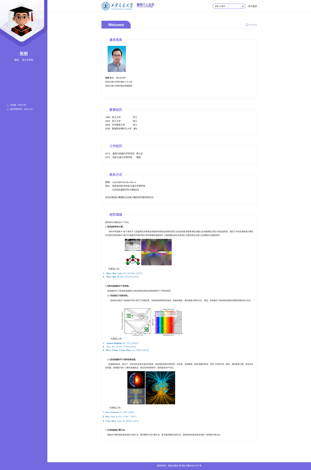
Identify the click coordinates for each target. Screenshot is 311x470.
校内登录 (252, 6)
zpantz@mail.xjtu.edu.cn (124, 182)
